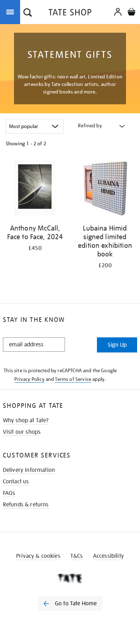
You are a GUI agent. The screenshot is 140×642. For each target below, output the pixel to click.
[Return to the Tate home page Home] (70, 13)
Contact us (16, 481)
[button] (27, 13)
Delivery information (29, 470)
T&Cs (76, 556)
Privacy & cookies (38, 556)
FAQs (9, 493)
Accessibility (108, 556)
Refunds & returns (26, 504)
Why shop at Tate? (26, 420)
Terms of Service (73, 379)
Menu (11, 11)
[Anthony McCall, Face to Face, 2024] (35, 189)
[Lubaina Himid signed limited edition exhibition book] (105, 189)
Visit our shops (22, 432)
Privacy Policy (29, 379)
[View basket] (131, 13)
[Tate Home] (70, 578)
